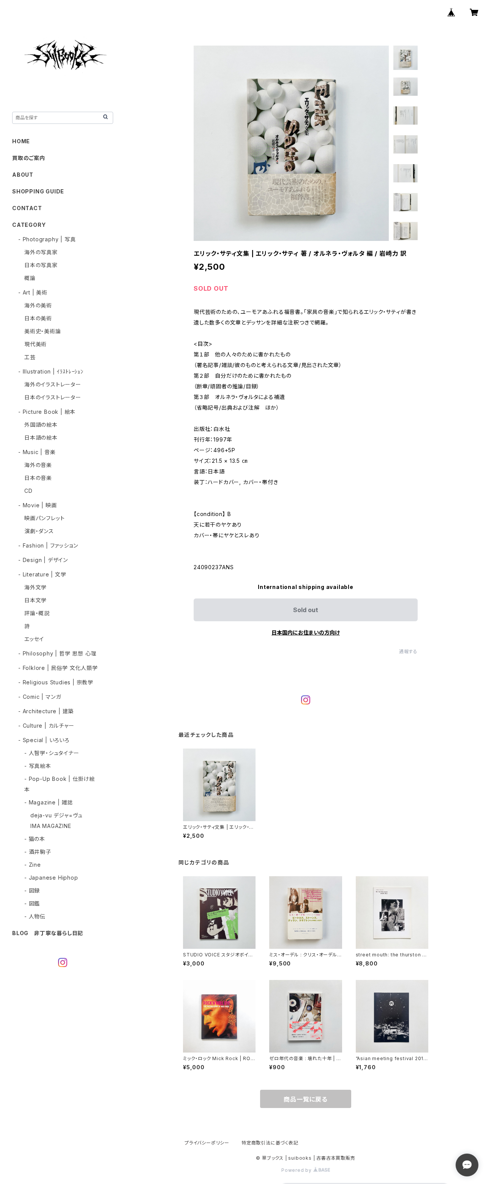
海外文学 (35, 587)
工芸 (30, 357)
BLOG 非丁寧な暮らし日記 (47, 933)
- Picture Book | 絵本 (47, 411)
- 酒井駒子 (37, 851)
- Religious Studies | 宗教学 (55, 682)
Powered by (297, 1170)
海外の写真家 (41, 252)
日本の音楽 (38, 478)
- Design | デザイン (43, 560)
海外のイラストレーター (52, 384)
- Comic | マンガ (39, 696)
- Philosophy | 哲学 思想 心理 (57, 653)
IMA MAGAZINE (50, 826)
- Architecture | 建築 (46, 711)
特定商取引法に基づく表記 (269, 1143)
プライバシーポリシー (207, 1143)
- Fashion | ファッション (48, 545)
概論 (30, 278)
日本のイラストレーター (52, 397)
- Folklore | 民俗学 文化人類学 (58, 668)
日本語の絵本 (41, 437)
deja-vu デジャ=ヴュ (56, 815)
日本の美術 (38, 318)
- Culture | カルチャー (46, 725)
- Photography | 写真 (47, 239)
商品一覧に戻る (306, 1099)
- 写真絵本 (37, 766)
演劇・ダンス (39, 531)
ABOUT (22, 174)
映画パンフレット (44, 518)
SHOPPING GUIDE (38, 191)
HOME (21, 141)
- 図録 (32, 890)
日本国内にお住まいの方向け (305, 632)
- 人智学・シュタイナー (51, 753)
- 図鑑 (32, 903)
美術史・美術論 (42, 331)
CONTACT (27, 208)
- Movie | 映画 (37, 505)
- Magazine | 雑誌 (48, 802)
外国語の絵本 (41, 424)
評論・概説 (37, 613)
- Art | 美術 (32, 292)
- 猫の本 (34, 839)
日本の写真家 (41, 265)
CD (28, 491)
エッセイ (34, 639)
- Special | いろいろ (43, 740)
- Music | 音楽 (37, 452)
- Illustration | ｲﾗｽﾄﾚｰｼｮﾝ (51, 371)
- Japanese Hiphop (51, 877)
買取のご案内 (28, 158)
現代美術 (35, 344)
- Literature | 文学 (42, 574)
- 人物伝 (35, 916)
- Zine (32, 864)
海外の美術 (38, 305)
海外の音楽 (38, 465)
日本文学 (35, 600)
